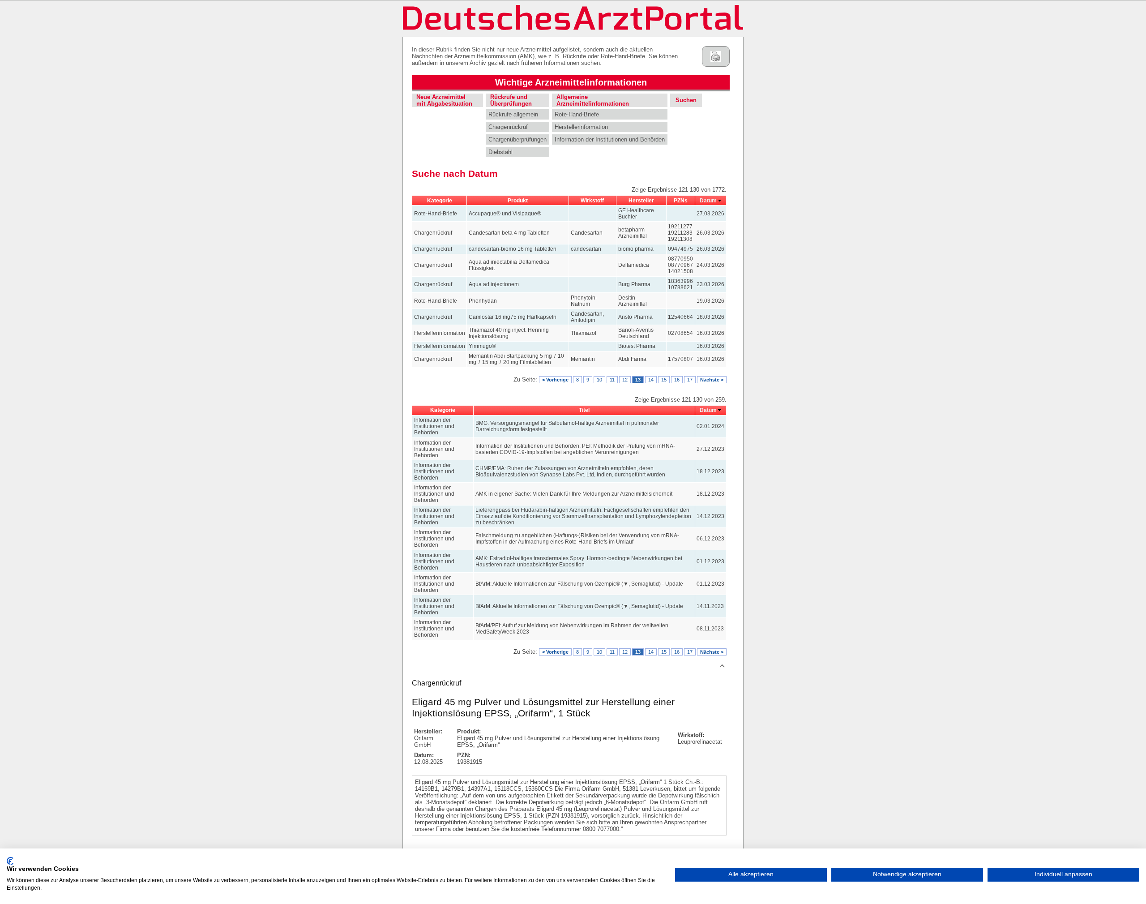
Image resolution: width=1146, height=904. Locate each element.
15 (664, 379)
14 (651, 379)
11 (612, 379)
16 (677, 379)
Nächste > (711, 379)
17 (690, 379)
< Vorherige (555, 379)
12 (625, 379)
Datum (708, 200)
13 (638, 379)
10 (599, 379)
